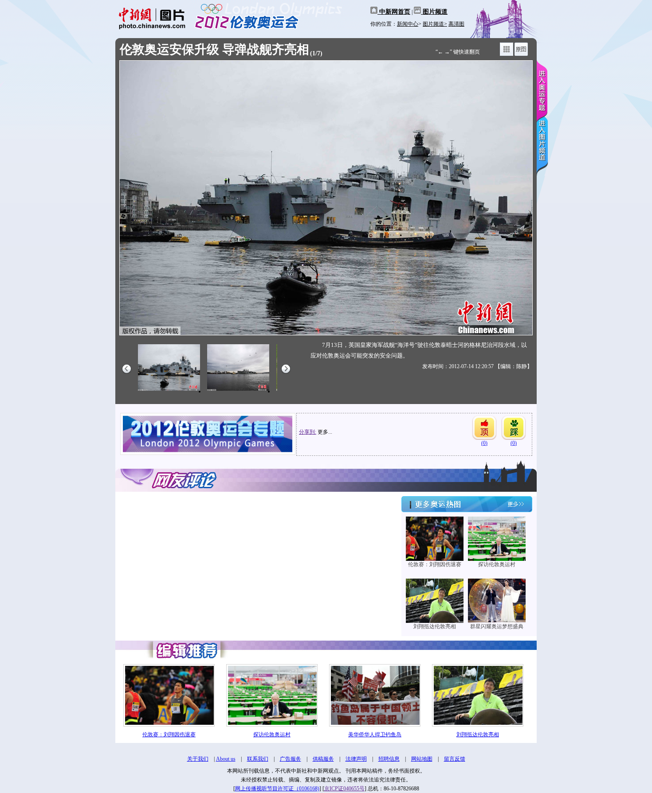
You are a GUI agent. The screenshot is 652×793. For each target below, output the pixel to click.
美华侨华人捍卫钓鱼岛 (374, 734)
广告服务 (290, 759)
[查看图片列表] (506, 54)
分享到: (307, 432)
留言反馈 (454, 759)
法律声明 (356, 759)
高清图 (456, 24)
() (484, 443)
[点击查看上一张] (220, 197)
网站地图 (421, 759)
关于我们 (197, 759)
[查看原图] (521, 54)
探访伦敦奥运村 (496, 564)
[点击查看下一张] (431, 197)
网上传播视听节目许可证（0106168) (277, 788)
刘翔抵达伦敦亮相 (434, 626)
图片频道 (434, 11)
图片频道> (435, 24)
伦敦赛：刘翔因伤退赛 (434, 564)
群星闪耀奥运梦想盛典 (496, 626)
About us (226, 759)
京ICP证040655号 (344, 788)
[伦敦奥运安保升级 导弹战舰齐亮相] (169, 391)
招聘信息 (389, 759)
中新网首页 (393, 11)
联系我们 (257, 759)
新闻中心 (407, 24)
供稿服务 (323, 759)
